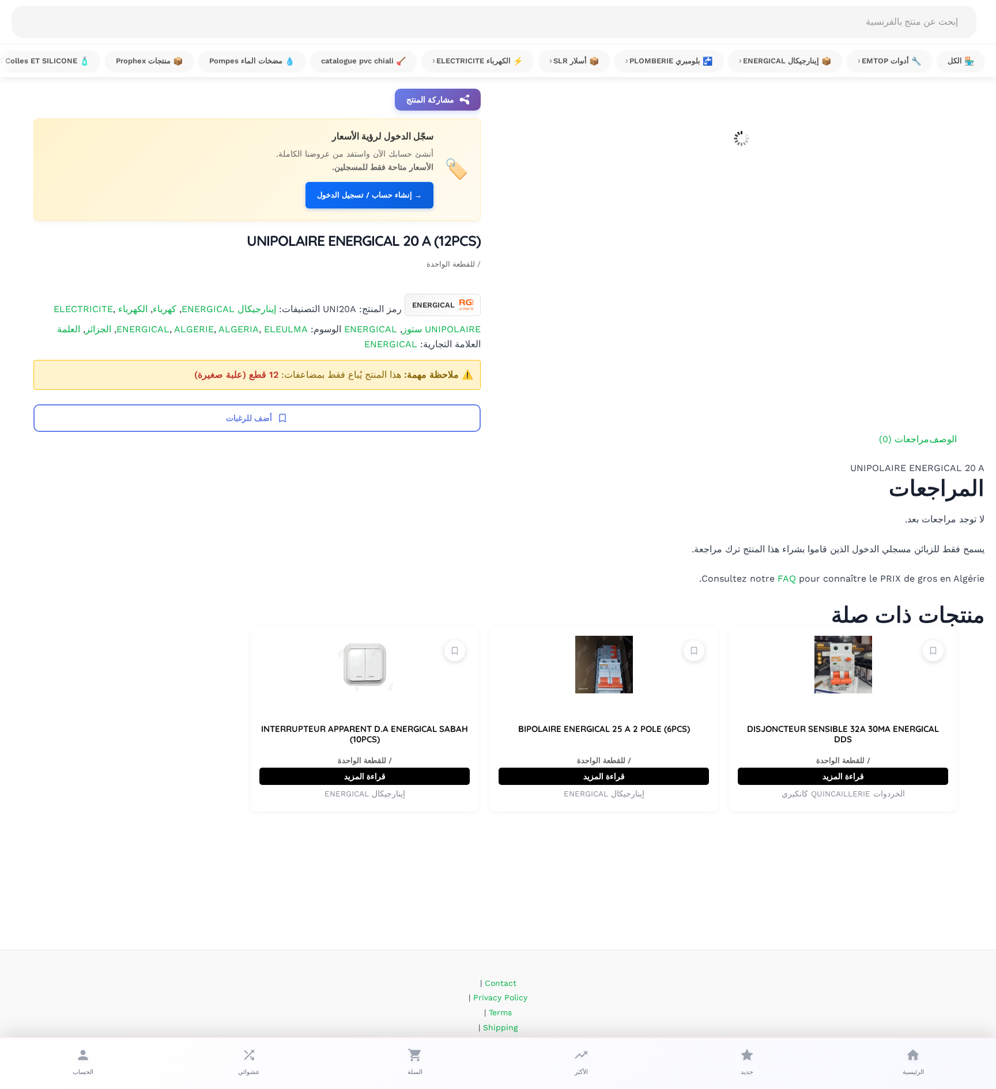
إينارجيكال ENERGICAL (229, 308)
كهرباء (164, 308)
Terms (500, 1012)
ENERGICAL (370, 329)
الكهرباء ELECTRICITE (101, 308)
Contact (500, 983)
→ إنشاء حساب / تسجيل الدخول (369, 195)
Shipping (500, 1027)
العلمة (68, 329)
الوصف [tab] (943, 439)
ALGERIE (194, 329)
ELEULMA (286, 329)
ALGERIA (238, 329)
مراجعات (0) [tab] (904, 439)
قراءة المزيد (843, 776)
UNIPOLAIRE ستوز (441, 329)
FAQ (787, 578)
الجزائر (98, 329)
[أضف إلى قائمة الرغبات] (933, 650)
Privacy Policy (500, 997)
